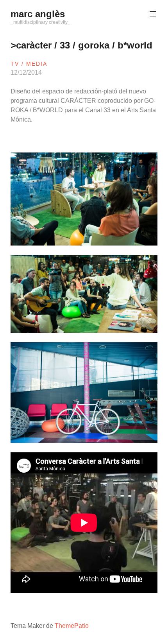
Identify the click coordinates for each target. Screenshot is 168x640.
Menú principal (152, 14)
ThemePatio (72, 625)
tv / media (29, 64)
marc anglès (38, 14)
